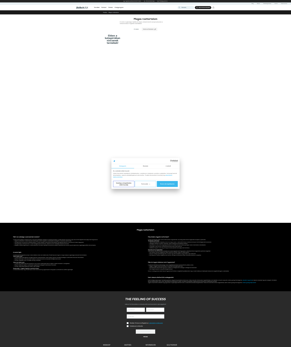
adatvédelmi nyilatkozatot (156, 323)
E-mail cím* (131, 316)
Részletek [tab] (145, 166)
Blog (253, 3)
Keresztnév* (150, 310)
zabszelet (244, 280)
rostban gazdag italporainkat (249, 282)
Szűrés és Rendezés (148, 29)
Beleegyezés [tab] (122, 166)
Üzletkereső (172, 345)
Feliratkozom (146, 331)
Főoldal (105, 12)
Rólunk (258, 3)
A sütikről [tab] (168, 166)
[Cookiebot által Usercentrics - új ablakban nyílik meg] (171, 161)
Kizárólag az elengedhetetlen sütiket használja (123, 183)
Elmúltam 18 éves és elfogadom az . (146, 323)
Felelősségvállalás (267, 3)
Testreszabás (144, 184)
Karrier (276, 3)
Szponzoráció (284, 3)
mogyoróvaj (249, 280)
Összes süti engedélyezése (167, 184)
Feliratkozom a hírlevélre (136, 326)
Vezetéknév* (131, 310)
